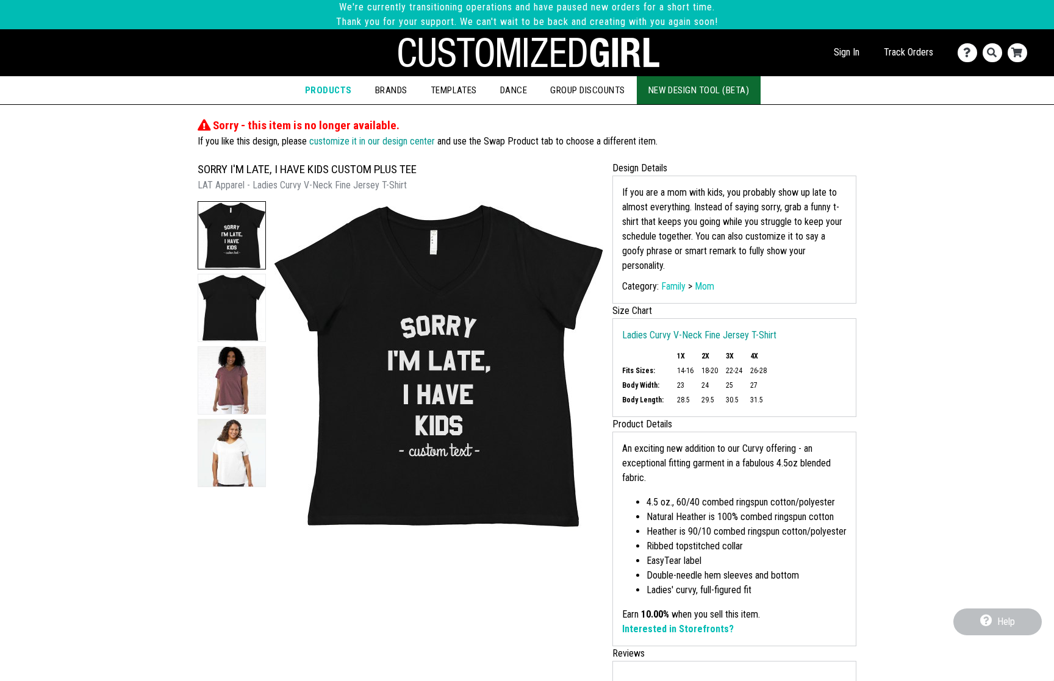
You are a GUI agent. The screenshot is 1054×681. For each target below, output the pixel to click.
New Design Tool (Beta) (699, 90)
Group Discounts (587, 90)
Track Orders (908, 52)
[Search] (995, 52)
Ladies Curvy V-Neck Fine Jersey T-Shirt (699, 335)
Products (328, 90)
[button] (231, 235)
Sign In (846, 52)
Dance (513, 90)
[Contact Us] (970, 52)
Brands (391, 90)
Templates (454, 90)
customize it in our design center (372, 141)
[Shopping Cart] (1020, 52)
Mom (704, 286)
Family (673, 286)
